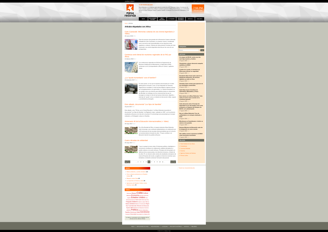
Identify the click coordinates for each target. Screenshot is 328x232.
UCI (162, 230)
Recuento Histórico (176, 226)
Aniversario (129, 193)
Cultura (145, 193)
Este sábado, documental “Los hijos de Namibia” (143, 104)
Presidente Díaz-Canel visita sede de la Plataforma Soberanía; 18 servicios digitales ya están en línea (190, 77)
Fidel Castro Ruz (145, 199)
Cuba (139, 192)
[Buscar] (202, 50)
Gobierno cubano (141, 201)
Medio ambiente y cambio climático (136, 171)
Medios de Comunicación (140, 203)
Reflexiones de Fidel (143, 226)
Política (134, 210)
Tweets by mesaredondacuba (187, 168)
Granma (182, 150)
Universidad (133, 214)
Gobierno (135, 202)
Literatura (132, 203)
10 (160, 162)
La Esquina (165, 226)
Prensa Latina (184, 155)
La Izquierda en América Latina (135, 180)
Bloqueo (134, 193)
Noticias (186, 226)
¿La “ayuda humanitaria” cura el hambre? (140, 78)
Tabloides (194, 226)
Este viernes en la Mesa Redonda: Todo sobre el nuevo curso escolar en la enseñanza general (191, 97)
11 (162, 162)
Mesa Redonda (130, 10)
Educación (141, 195)
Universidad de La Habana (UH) (143, 214)
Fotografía (129, 201)
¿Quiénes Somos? (130, 1)
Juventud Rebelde (185, 148)
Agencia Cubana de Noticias (188, 153)
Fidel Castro (138, 199)
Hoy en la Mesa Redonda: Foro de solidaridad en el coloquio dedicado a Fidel (190, 115)
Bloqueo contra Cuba (132, 178)
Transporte (127, 214)
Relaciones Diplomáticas (143, 210)
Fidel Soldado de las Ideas (187, 143)
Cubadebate (183, 146)
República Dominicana (130, 212)
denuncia (129, 195)
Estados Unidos (138, 197)
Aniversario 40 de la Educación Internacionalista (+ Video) (147, 121)
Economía (135, 195)
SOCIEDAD (144, 212)
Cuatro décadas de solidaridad (136, 140)
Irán (146, 201)
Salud (138, 212)
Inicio (126, 23)
